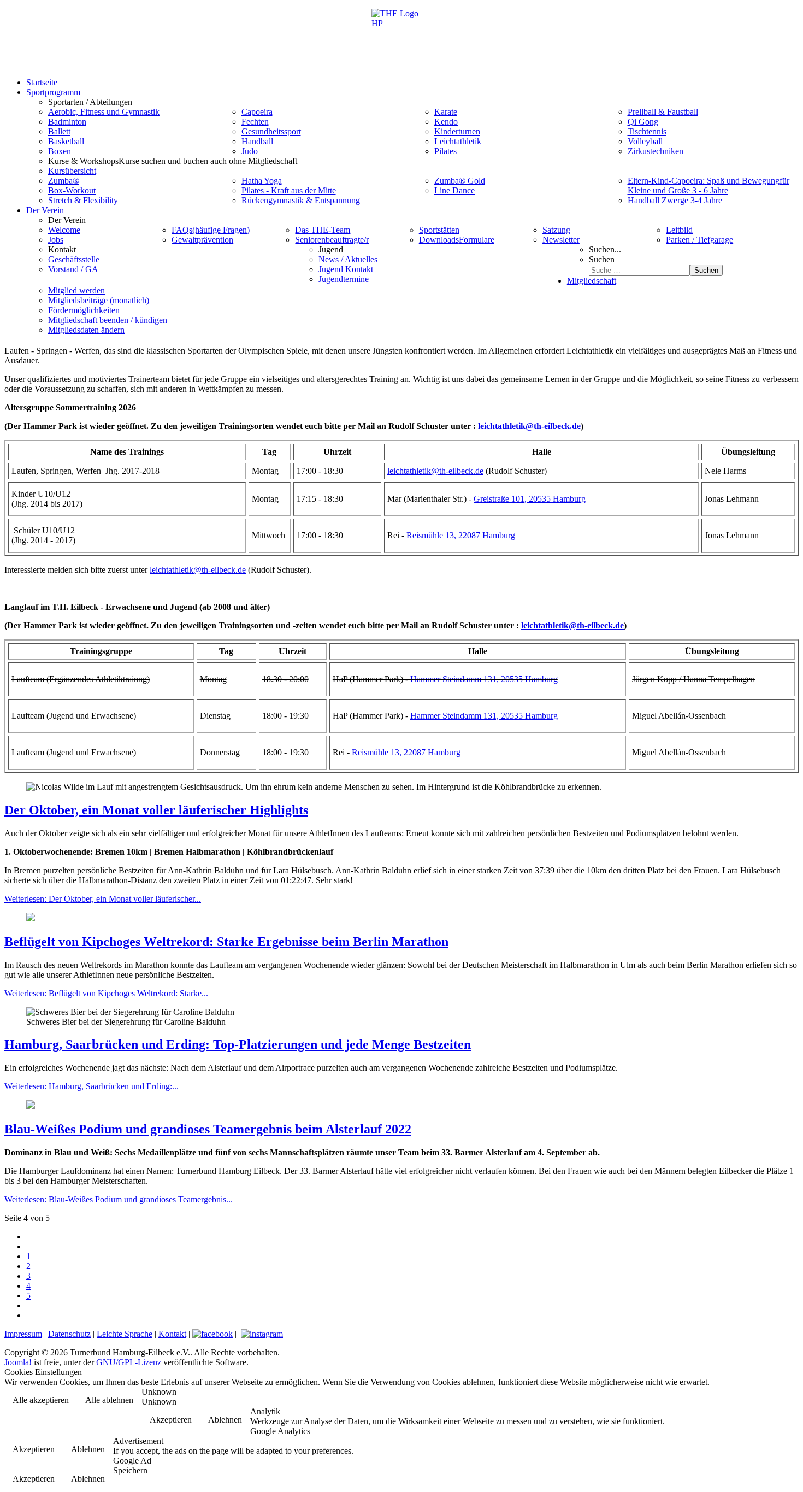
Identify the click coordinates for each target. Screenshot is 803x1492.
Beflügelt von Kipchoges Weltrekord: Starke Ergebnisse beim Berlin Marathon (226, 942)
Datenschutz (69, 1333)
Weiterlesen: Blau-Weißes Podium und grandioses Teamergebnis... (118, 1199)
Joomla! (18, 1362)
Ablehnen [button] (225, 1419)
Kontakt (172, 1333)
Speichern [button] (130, 1470)
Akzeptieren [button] (171, 1419)
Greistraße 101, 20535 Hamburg (530, 498)
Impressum (23, 1333)
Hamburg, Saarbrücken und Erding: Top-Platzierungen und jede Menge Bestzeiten (237, 1044)
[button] (90, 102)
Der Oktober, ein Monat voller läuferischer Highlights (156, 810)
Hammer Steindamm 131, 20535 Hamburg (484, 679)
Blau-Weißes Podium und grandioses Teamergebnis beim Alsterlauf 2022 (207, 1129)
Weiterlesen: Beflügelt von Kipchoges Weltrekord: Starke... (106, 993)
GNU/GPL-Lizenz (128, 1362)
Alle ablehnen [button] (109, 1400)
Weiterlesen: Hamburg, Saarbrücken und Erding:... (91, 1086)
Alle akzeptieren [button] (41, 1400)
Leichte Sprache (124, 1333)
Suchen (602, 259)
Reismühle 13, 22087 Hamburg (460, 535)
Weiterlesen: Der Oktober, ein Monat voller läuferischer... (102, 898)
